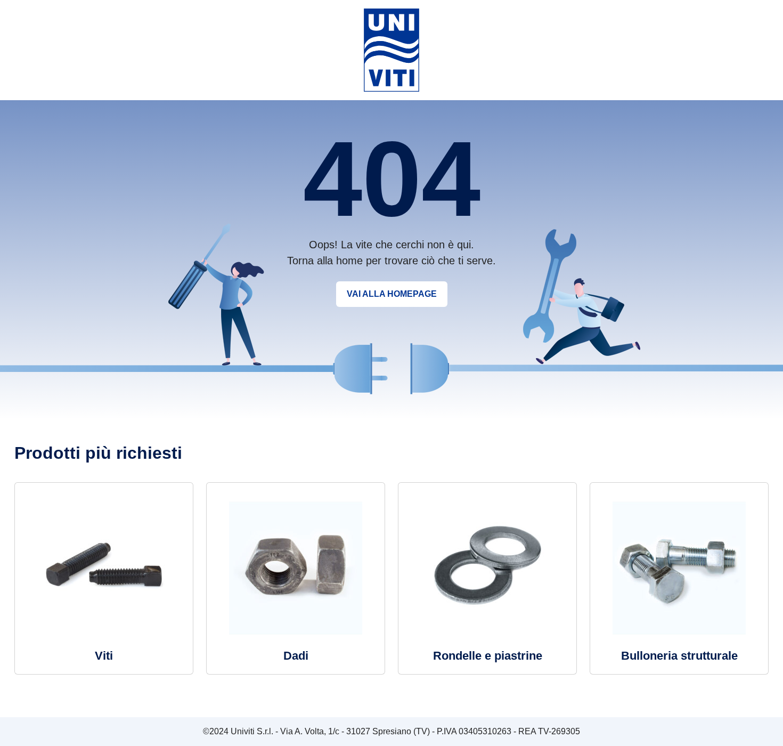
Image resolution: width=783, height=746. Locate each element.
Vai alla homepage (392, 293)
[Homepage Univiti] (391, 49)
